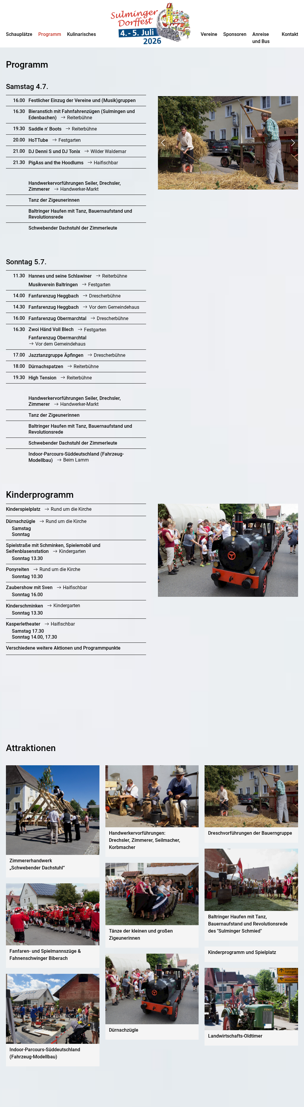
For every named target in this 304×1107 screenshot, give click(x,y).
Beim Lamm (75, 460)
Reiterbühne (79, 117)
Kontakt (290, 34)
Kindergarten (72, 551)
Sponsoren (234, 34)
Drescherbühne (104, 296)
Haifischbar (105, 163)
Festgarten (69, 140)
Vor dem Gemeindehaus (113, 307)
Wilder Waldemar (107, 151)
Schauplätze (19, 34)
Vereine (209, 34)
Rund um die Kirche (70, 509)
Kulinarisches (81, 34)
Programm (49, 34)
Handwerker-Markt (79, 189)
